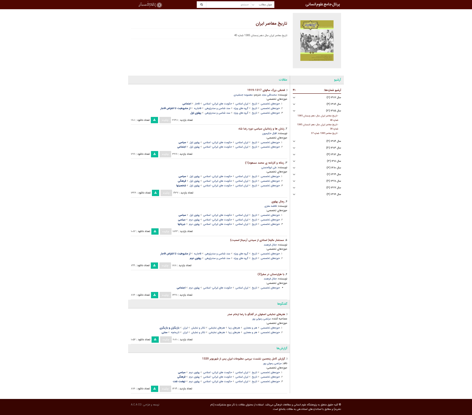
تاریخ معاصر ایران (271, 23)
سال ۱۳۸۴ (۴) (333, 141)
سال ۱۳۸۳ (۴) (333, 148)
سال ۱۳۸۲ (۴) (334, 154)
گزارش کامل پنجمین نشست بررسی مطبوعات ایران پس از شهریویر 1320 (243, 359)
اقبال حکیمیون (269, 133)
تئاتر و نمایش (198, 328)
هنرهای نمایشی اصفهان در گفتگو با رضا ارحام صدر (256, 314)
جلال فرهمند (270, 245)
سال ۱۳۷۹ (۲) (334, 174)
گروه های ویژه (241, 108)
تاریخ (254, 104)
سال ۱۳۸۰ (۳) (334, 168)
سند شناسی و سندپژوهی (217, 108)
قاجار (197, 104)
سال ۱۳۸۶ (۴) (334, 104)
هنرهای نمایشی (217, 328)
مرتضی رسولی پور (261, 319)
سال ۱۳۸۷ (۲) (334, 97)
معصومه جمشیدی (243, 95)
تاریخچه (175, 332)
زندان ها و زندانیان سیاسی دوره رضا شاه (261, 129)
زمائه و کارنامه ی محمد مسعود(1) (264, 163)
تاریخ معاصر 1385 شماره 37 (324, 133)
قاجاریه (197, 108)
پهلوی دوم (194, 220)
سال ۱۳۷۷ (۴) (333, 188)
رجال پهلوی (277, 201)
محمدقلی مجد (269, 95)
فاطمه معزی (270, 206)
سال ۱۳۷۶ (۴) (334, 194)
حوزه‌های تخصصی (270, 104)
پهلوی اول (195, 142)
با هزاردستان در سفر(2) (271, 274)
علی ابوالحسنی (269, 167)
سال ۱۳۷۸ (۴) (333, 181)
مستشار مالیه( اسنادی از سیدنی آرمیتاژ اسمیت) (257, 240)
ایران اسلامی (241, 104)
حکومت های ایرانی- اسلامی (217, 104)
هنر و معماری (250, 328)
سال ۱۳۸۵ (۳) (333, 111)
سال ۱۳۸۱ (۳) (334, 161)
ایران (185, 328)
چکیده (165, 120)
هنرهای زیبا (234, 328)
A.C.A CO (136, 405)
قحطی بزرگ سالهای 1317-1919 (266, 90)
